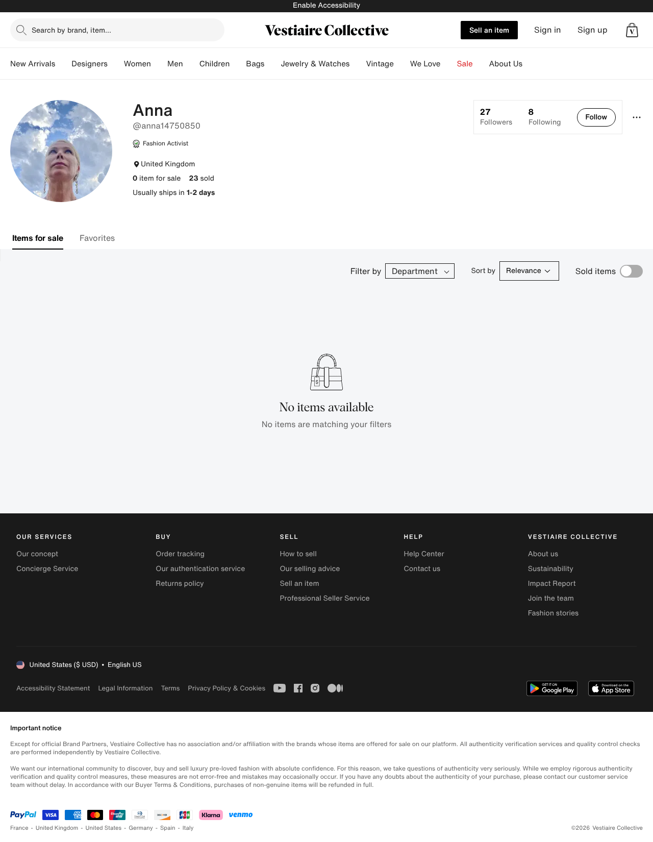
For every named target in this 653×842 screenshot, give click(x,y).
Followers (496, 117)
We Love (425, 63)
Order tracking (180, 554)
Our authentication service (200, 568)
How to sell (298, 554)
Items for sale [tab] (37, 238)
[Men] (191, 64)
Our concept (37, 554)
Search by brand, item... (71, 29)
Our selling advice (310, 568)
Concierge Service (47, 568)
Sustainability (550, 568)
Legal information (125, 688)
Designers (89, 63)
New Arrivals (32, 63)
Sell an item (489, 29)
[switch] (631, 271)
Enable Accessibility (326, 5)
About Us (505, 63)
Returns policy (180, 583)
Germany (141, 828)
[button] (632, 30)
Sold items (595, 271)
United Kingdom (57, 828)
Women (137, 63)
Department (415, 271)
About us (543, 554)
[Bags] (272, 64)
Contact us (422, 568)
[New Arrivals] (63, 64)
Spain (167, 828)
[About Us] (530, 64)
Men (175, 63)
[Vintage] (402, 64)
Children (214, 63)
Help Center (424, 554)
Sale (465, 63)
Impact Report (552, 583)
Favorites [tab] (97, 238)
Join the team (551, 598)
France (19, 828)
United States (104, 828)
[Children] (238, 64)
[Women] (159, 64)
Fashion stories (553, 613)
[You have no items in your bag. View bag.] (632, 30)
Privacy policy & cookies (226, 688)
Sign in (547, 29)
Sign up (592, 29)
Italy (188, 828)
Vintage (379, 63)
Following (545, 117)
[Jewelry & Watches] (358, 64)
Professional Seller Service (324, 598)
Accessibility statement (53, 688)
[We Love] (449, 64)
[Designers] (116, 64)
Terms (170, 688)
